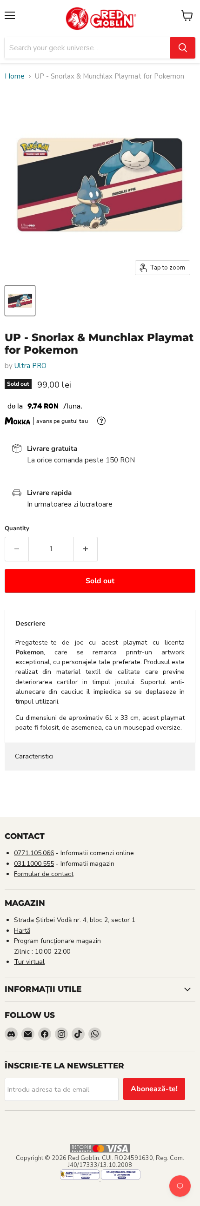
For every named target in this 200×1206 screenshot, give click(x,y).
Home (15, 76)
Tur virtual (29, 961)
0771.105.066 (34, 853)
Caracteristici (34, 756)
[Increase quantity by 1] (86, 549)
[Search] (182, 48)
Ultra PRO (30, 365)
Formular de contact (43, 874)
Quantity (17, 528)
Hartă (22, 930)
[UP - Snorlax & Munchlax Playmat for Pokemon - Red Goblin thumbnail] (20, 301)
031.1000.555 (34, 863)
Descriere (30, 623)
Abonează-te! (154, 1089)
